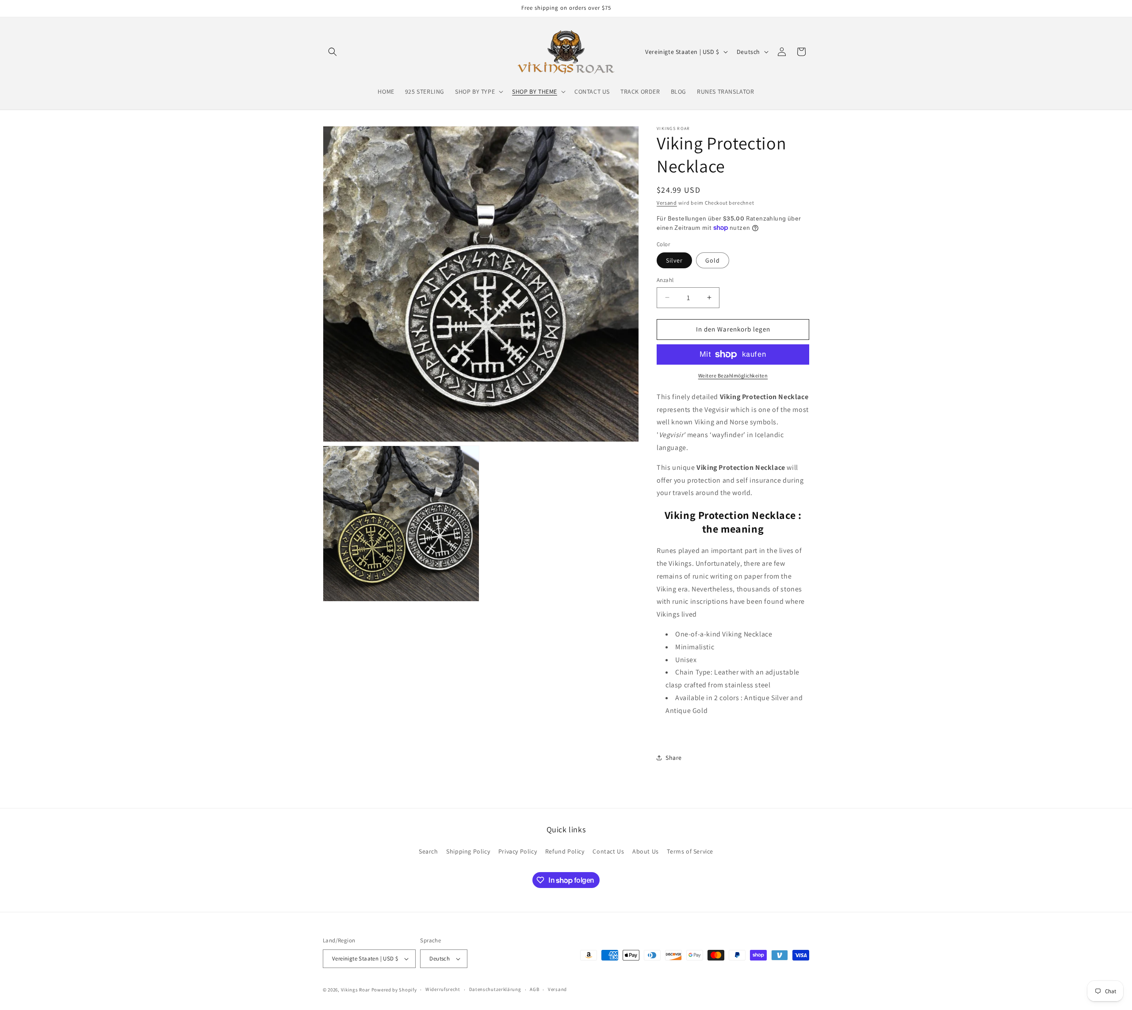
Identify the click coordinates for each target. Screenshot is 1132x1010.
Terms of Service (690, 851)
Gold (712, 260)
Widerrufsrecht (442, 989)
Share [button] (673, 758)
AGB (534, 989)
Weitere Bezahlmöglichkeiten (733, 375)
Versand (667, 202)
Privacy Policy (517, 851)
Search (428, 851)
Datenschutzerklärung (495, 989)
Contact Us (608, 851)
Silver (674, 260)
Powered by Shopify (394, 990)
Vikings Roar (355, 990)
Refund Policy (565, 851)
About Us (645, 851)
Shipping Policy (468, 851)
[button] (332, 51)
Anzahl (665, 280)
